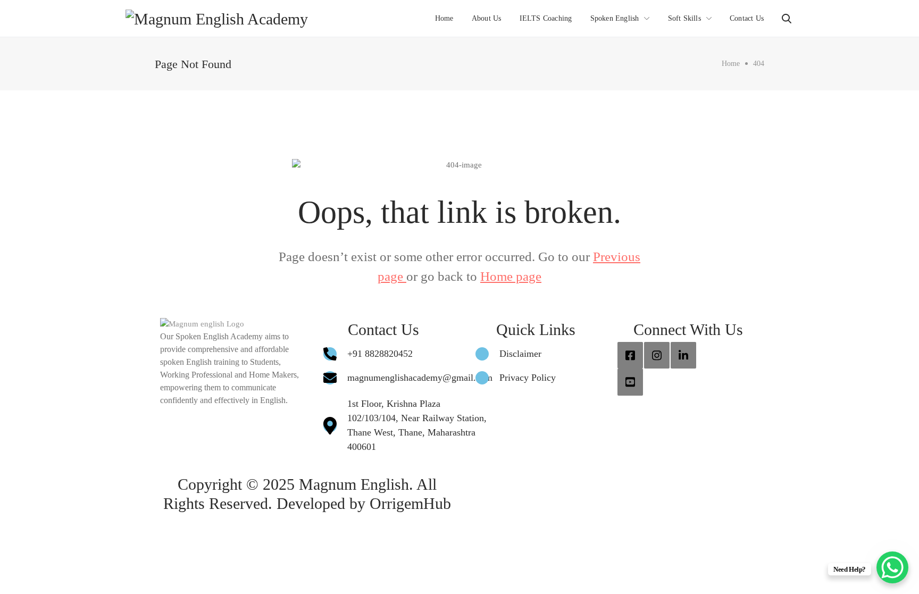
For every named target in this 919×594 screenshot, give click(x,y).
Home (444, 18)
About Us (487, 18)
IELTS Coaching (546, 18)
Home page (510, 276)
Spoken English (614, 18)
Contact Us (747, 18)
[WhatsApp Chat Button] (892, 567)
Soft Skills (684, 18)
